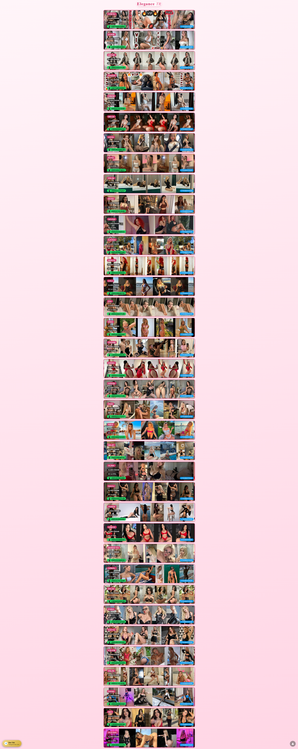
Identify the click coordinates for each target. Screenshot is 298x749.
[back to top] (293, 744)
